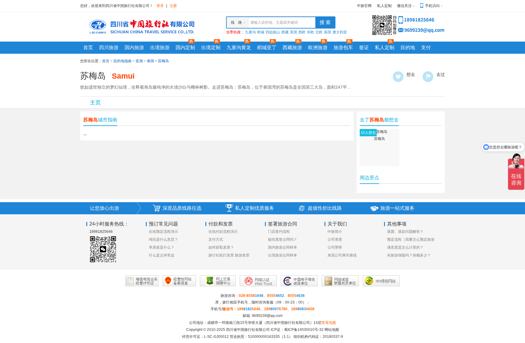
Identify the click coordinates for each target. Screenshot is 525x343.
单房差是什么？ (161, 247)
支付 (426, 47)
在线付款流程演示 (223, 231)
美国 (327, 32)
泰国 (150, 61)
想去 (398, 76)
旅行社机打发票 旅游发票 (228, 255)
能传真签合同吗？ (282, 239)
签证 (364, 47)
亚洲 (139, 61)
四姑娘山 (273, 32)
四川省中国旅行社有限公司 (248, 330)
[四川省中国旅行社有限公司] (141, 26)
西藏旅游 (292, 47)
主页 (95, 103)
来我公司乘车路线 (342, 255)
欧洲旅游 (318, 47)
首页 (88, 47)
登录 (160, 6)
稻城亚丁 (266, 47)
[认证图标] (142, 280)
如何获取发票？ (221, 247)
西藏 (285, 32)
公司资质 (335, 239)
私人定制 (384, 6)
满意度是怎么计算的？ (405, 247)
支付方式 (215, 239)
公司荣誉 (335, 247)
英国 (293, 32)
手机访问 (432, 6)
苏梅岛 (163, 61)
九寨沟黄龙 (239, 47)
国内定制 (185, 47)
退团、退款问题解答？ (405, 231)
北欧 (319, 32)
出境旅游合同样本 (282, 255)
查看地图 (328, 323)
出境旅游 (160, 47)
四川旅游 (108, 47)
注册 (173, 6)
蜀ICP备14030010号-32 (304, 330)
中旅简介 (335, 231)
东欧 (310, 32)
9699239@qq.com (267, 316)
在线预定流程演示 (163, 231)
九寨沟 (250, 32)
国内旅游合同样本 (282, 247)
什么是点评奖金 (161, 255)
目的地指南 (122, 61)
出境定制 (211, 47)
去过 (428, 76)
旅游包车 (343, 47)
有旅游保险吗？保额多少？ (409, 255)
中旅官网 (364, 6)
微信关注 (404, 6)
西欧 (302, 32)
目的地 (407, 47)
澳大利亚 (339, 32)
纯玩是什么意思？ (163, 239)
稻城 (260, 32)
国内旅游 (134, 47)
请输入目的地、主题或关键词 (274, 22)
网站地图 (331, 330)
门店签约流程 (279, 231)
